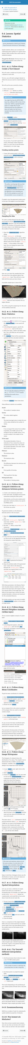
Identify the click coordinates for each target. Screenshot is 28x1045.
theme (19, 1040)
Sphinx (10, 1040)
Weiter (22, 14)
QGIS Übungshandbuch (10, 7)
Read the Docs (15, 1042)
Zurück (6, 14)
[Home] (2, 7)
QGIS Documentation (15, 2)
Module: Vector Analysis (10, 9)
